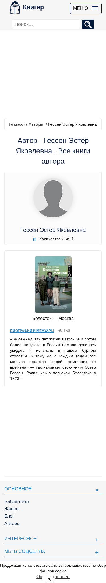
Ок (39, 576)
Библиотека (16, 501)
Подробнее (58, 576)
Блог (9, 516)
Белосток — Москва (53, 318)
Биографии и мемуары (32, 331)
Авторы (36, 124)
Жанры (12, 508)
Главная (17, 124)
